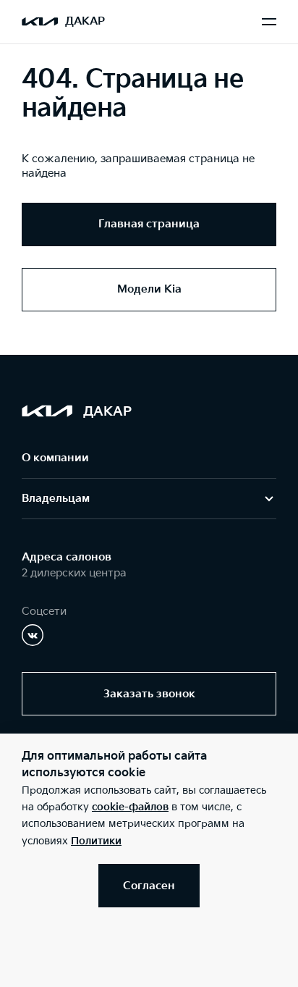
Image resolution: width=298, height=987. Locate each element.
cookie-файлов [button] (130, 807)
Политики (96, 841)
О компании (55, 458)
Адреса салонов (66, 557)
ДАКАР (85, 21)
